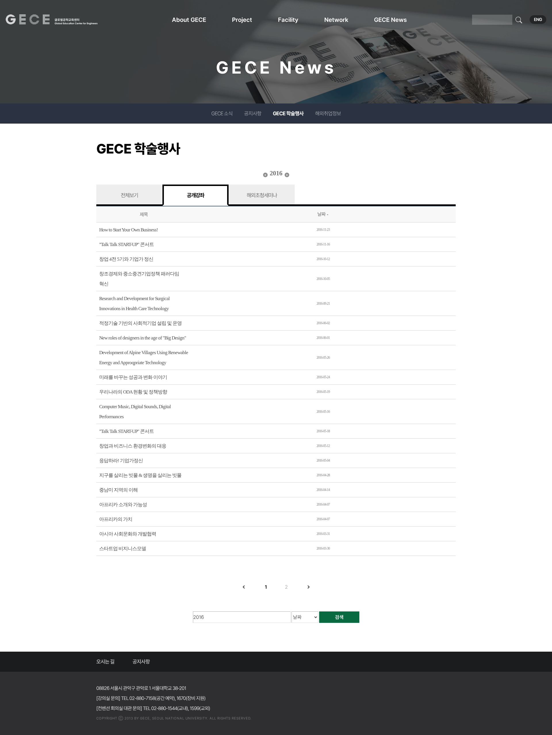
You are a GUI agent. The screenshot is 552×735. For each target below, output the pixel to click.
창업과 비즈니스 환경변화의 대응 (132, 446)
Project (242, 19)
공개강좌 (195, 195)
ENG (538, 19)
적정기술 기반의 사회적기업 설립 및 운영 (140, 323)
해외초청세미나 (262, 195)
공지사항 (252, 113)
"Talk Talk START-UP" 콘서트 (126, 244)
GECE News (390, 19)
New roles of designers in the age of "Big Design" (142, 338)
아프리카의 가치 (115, 519)
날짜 (321, 214)
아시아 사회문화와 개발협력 (127, 534)
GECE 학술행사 (288, 113)
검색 (339, 617)
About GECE (189, 19)
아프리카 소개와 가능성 (123, 504)
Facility (288, 19)
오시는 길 (105, 662)
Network (336, 19)
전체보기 (129, 195)
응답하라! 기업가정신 (121, 460)
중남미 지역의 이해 (118, 490)
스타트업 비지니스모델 (122, 548)
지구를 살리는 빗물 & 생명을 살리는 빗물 (140, 475)
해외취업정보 (328, 113)
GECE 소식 (222, 113)
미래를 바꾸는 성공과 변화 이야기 (133, 377)
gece (59, 19)
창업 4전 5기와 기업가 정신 (126, 259)
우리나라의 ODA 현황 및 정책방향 (133, 392)
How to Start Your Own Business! (128, 230)
